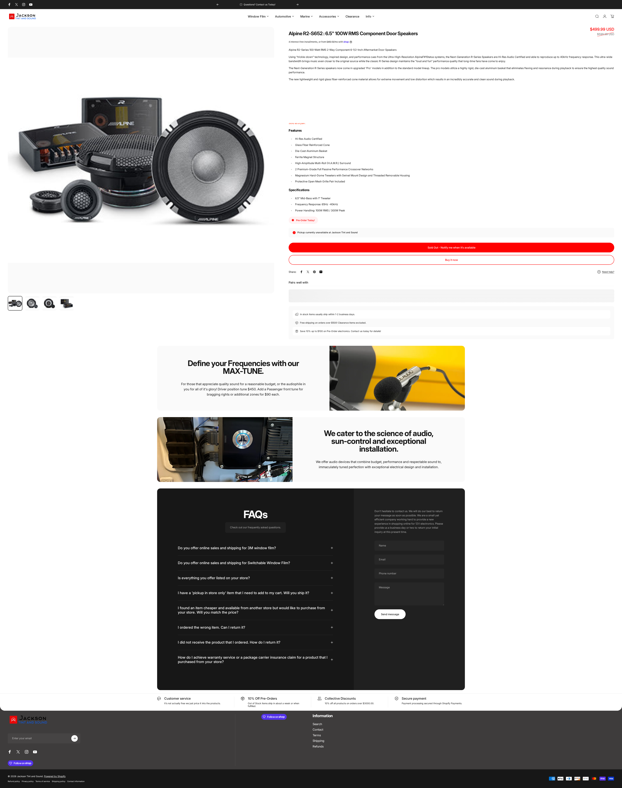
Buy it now (451, 259)
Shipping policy (58, 781)
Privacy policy (28, 781)
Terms (317, 735)
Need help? (608, 271)
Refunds (318, 746)
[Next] (297, 4)
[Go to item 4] (66, 303)
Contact (318, 729)
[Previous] (217, 4)
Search (317, 724)
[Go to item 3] (49, 303)
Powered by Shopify (55, 776)
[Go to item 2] (32, 303)
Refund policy (14, 781)
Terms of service (42, 781)
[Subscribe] (74, 738)
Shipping (318, 740)
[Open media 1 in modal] (141, 160)
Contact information (76, 781)
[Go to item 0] (15, 303)
